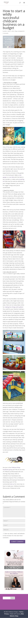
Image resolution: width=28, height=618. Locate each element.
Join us (12, 484)
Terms (21, 612)
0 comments (5, 33)
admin (5, 31)
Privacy (6, 614)
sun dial (11, 177)
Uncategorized (21, 31)
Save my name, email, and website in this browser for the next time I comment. (14, 535)
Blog (16, 31)
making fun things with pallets (14, 307)
